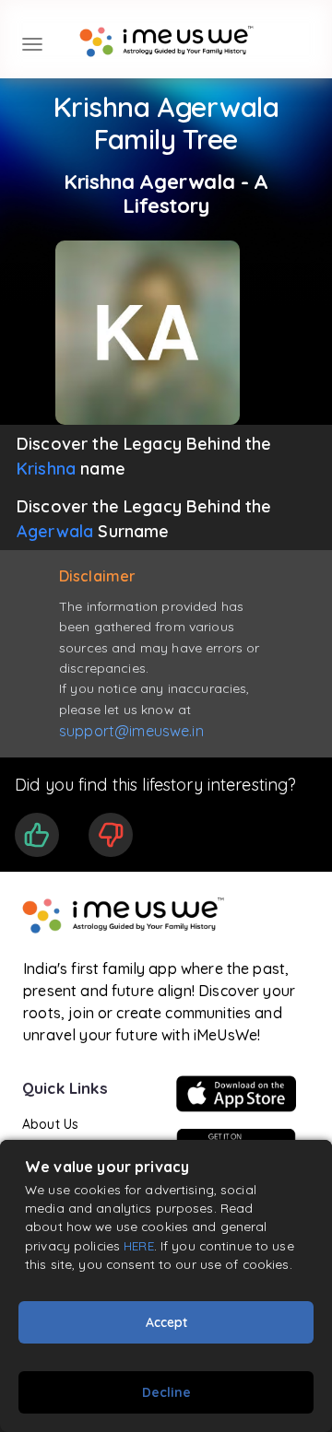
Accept (166, 1322)
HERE (139, 1245)
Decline (166, 1392)
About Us (50, 1124)
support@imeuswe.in (131, 731)
